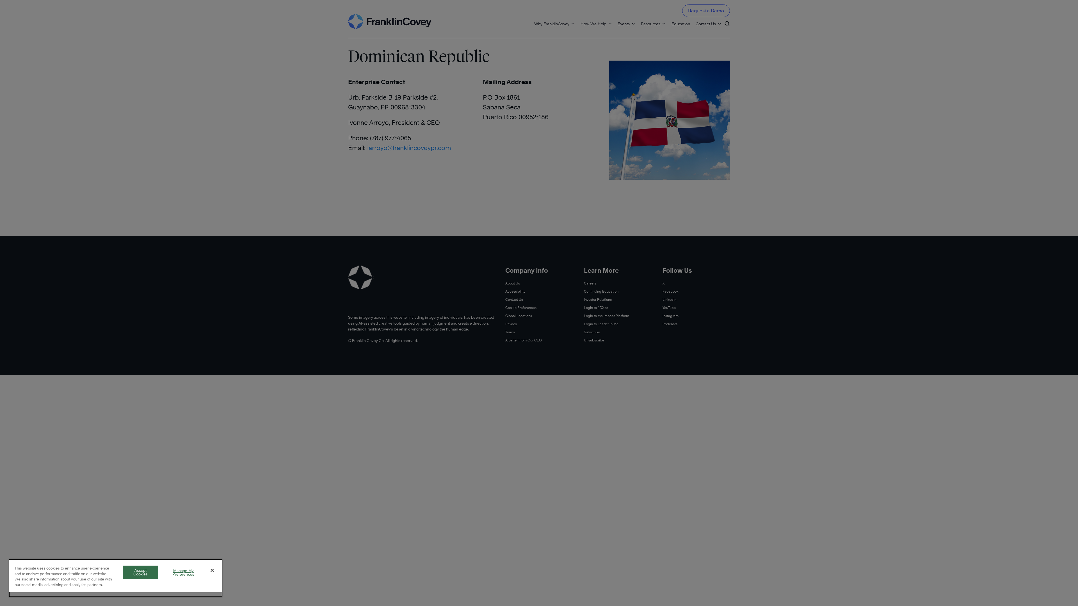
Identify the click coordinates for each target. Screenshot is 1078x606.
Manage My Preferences (183, 572)
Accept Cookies (140, 572)
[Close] (212, 570)
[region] (115, 578)
